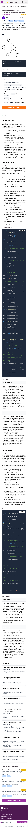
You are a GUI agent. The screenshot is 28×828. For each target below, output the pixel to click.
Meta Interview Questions (6, 816)
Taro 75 (2, 812)
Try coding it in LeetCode (12, 107)
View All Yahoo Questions (14, 800)
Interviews (3, 6)
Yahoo (14, 6)
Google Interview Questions (7, 814)
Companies (9, 6)
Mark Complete (23, 822)
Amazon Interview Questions (7, 818)
